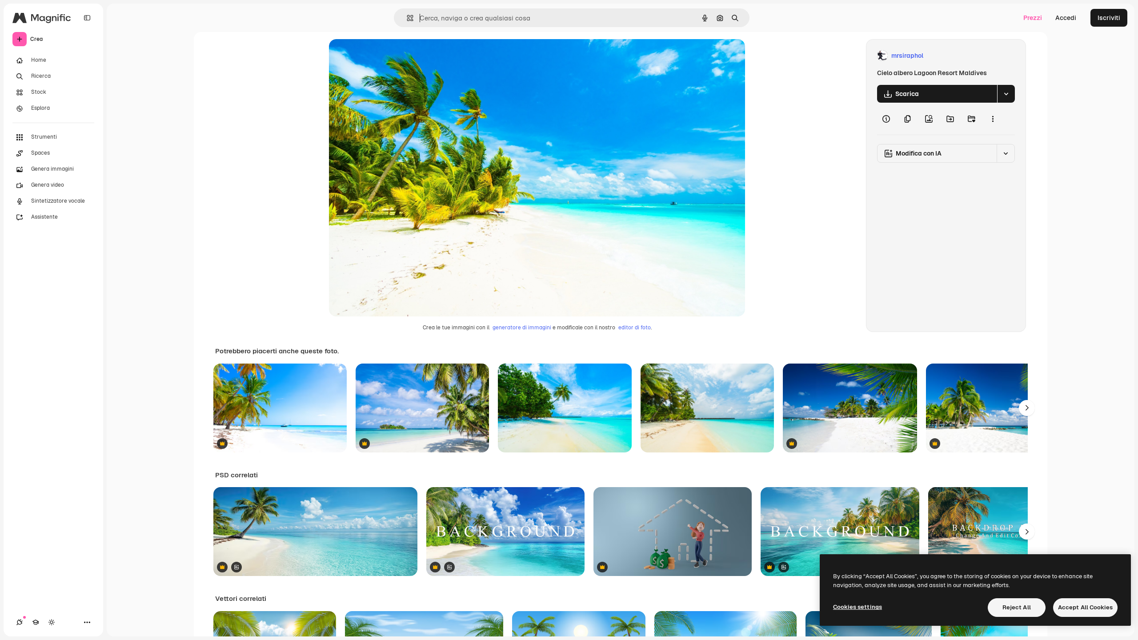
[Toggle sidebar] (87, 18)
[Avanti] (1027, 408)
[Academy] (35, 622)
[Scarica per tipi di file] (1006, 94)
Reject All (1016, 607)
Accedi (1065, 18)
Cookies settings (857, 607)
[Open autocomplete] (406, 18)
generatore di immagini (522, 327)
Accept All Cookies (1085, 607)
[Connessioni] (19, 622)
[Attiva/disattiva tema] (51, 622)
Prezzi (1032, 18)
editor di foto (634, 327)
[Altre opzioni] (993, 119)
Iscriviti (1109, 18)
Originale (387, 56)
